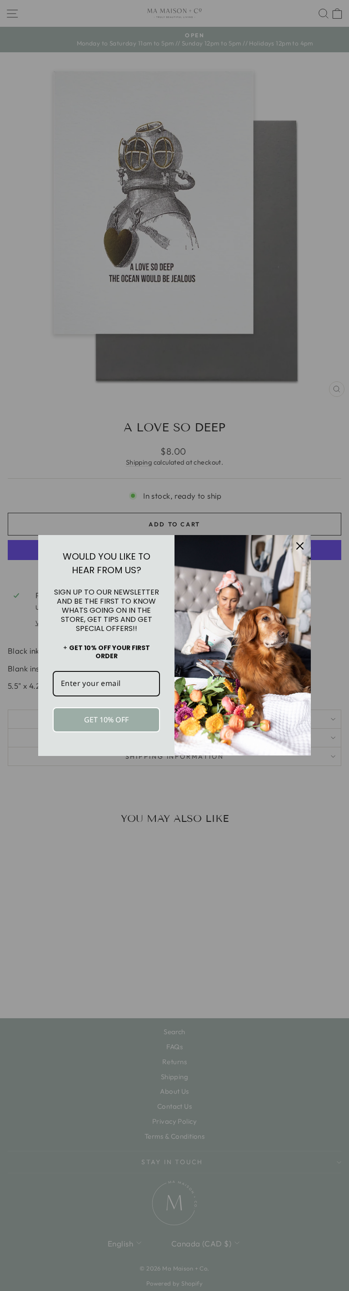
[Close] (300, 546)
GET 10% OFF (106, 720)
